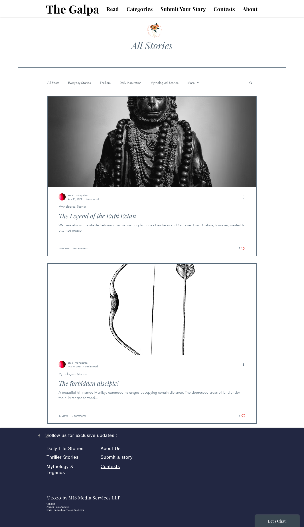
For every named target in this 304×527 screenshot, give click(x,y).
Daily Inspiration (131, 83)
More (191, 83)
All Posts (53, 83)
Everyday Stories (79, 83)
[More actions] (244, 197)
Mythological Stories (164, 83)
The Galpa (72, 8)
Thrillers (105, 83)
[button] (251, 83)
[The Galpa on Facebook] (39, 435)
